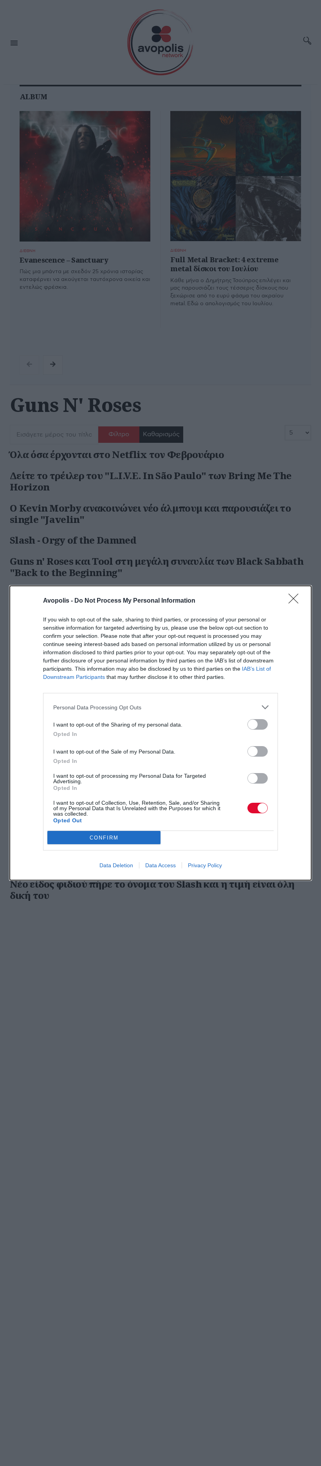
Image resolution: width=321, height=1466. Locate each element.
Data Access (160, 865)
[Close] (296, 601)
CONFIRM (104, 838)
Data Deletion (116, 865)
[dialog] (160, 733)
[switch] (257, 724)
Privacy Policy (205, 865)
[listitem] (160, 707)
